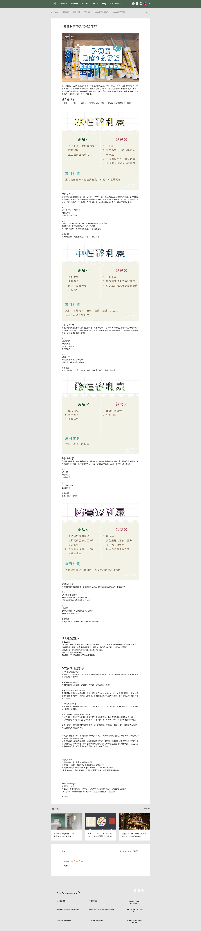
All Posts (54, 12)
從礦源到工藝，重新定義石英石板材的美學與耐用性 (134, 835)
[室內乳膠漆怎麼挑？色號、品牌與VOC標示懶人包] (66, 821)
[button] (147, 12)
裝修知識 (65, 12)
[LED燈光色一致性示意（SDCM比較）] (100, 821)
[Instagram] (137, 3)
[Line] (141, 3)
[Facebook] (133, 3)
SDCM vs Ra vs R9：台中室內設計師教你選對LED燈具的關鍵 (100, 835)
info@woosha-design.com (134, 902)
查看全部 (147, 809)
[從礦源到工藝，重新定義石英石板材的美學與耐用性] (134, 821)
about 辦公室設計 (102, 12)
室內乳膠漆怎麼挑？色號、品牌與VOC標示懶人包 (66, 835)
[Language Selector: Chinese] (146, 3)
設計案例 (87, 12)
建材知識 (76, 12)
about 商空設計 (119, 12)
